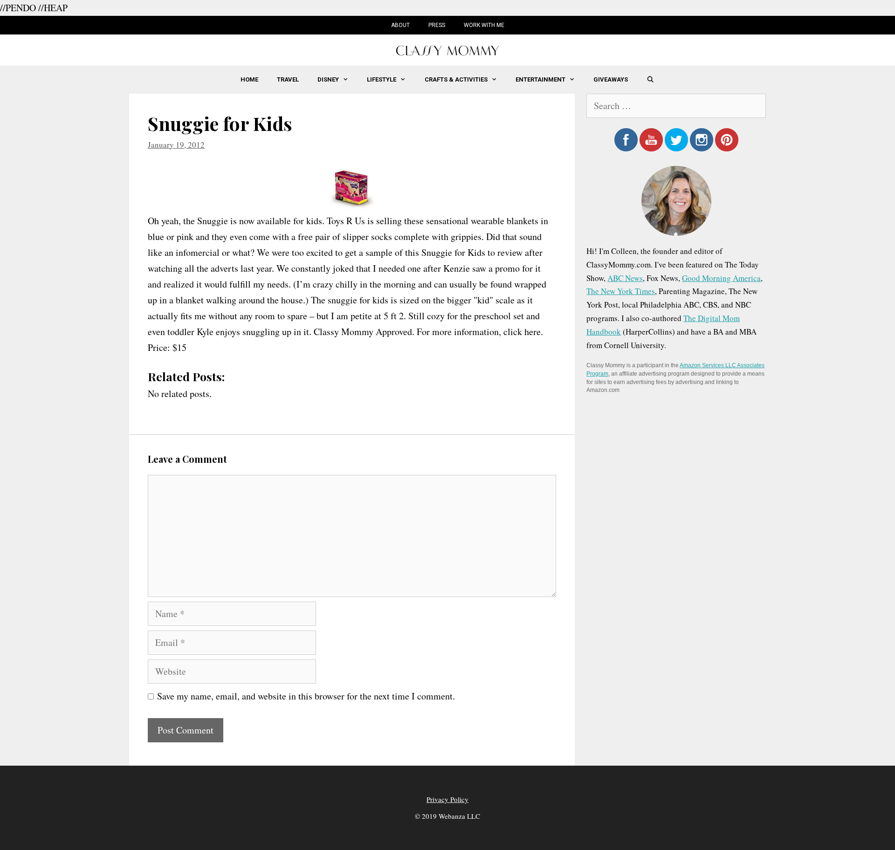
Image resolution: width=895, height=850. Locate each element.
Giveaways (610, 79)
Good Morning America (721, 278)
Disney (328, 79)
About (400, 25)
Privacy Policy (447, 799)
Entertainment (540, 79)
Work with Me (484, 25)
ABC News (625, 278)
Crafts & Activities (456, 79)
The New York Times (620, 291)
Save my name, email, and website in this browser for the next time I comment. (306, 696)
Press (436, 25)
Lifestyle (381, 79)
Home (249, 79)
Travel (288, 79)
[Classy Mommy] (447, 49)
